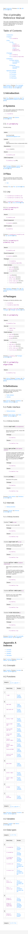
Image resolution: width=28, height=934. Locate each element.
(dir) (18, 8)
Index (10, 9)
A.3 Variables (13, 76)
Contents (6, 9)
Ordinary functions (10, 411)
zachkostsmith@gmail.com (13, 136)
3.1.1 (16, 45)
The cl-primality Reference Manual (13, 99)
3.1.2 (16, 49)
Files (7, 98)
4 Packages (9, 53)
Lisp (7, 182)
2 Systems (8, 36)
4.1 (14, 54)
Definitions (8, 288)
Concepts (8, 649)
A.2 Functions (13, 74)
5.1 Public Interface (14, 60)
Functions (8, 651)
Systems (8, 85)
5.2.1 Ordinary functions (16, 67)
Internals (8, 397)
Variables (8, 653)
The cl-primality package (19, 853)
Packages (8, 166)
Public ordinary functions (19, 705)
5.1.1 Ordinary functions (16, 62)
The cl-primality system (19, 848)
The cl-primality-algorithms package (19, 859)
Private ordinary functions (19, 696)
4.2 (17, 56)
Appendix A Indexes (11, 70)
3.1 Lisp (11, 42)
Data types (9, 655)
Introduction (9, 8)
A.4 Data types (13, 78)
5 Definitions (9, 58)
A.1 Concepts (13, 72)
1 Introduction (9, 35)
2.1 (14, 38)
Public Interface (10, 395)
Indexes (8, 378)
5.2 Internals (12, 65)
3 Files (8, 40)
